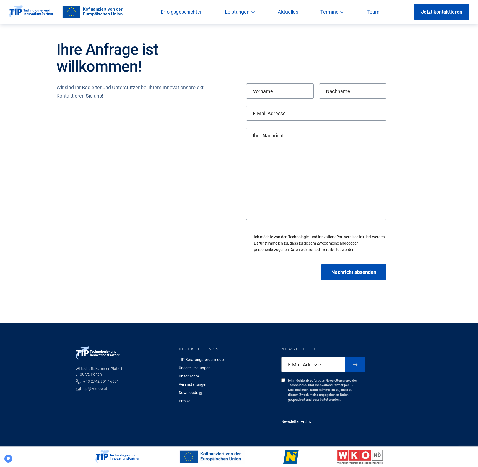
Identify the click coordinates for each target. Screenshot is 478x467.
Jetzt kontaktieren (441, 12)
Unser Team (189, 376)
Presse (184, 401)
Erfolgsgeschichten (182, 12)
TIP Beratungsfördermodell (202, 359)
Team (373, 12)
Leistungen (238, 12)
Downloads (189, 392)
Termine (330, 12)
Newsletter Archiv (296, 421)
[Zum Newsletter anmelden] (355, 364)
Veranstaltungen (193, 384)
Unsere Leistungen (195, 368)
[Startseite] (31, 12)
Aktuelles (288, 12)
